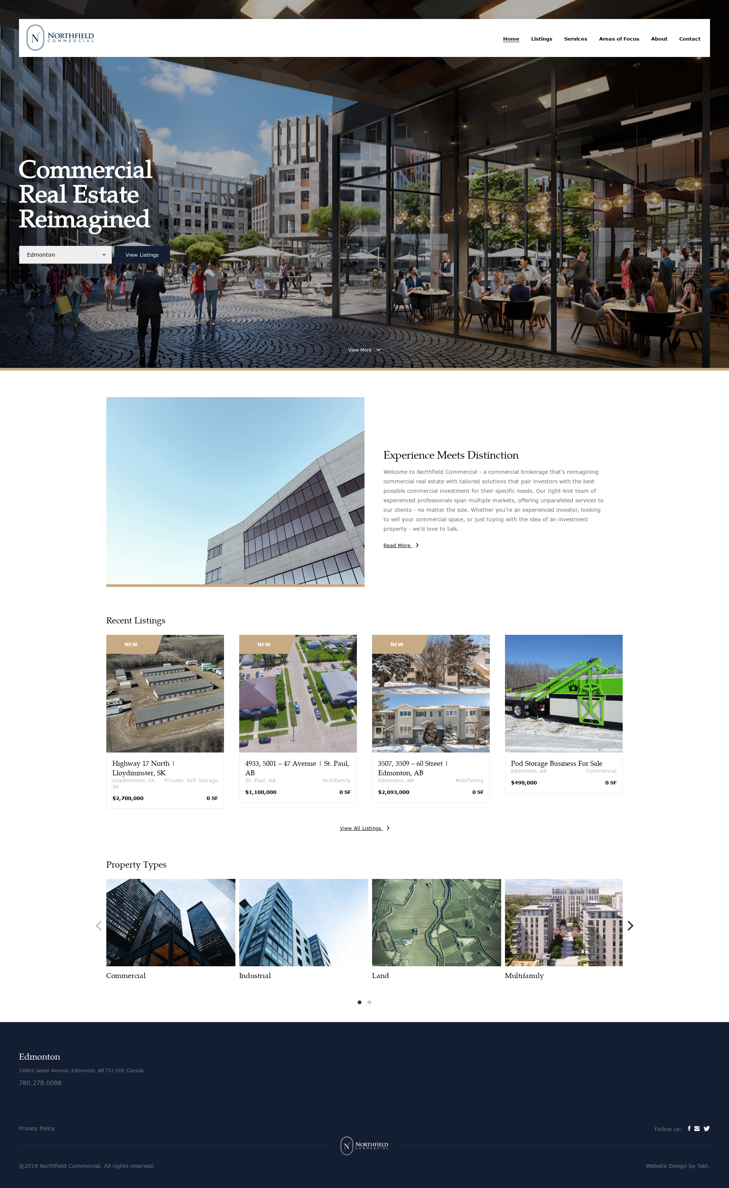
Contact (690, 39)
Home (511, 39)
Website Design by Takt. (678, 1166)
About (659, 39)
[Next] (629, 925)
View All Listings (361, 828)
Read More (397, 545)
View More (360, 350)
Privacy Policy (37, 1128)
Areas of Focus (619, 39)
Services (575, 39)
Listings (541, 39)
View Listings (142, 255)
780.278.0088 (40, 1082)
